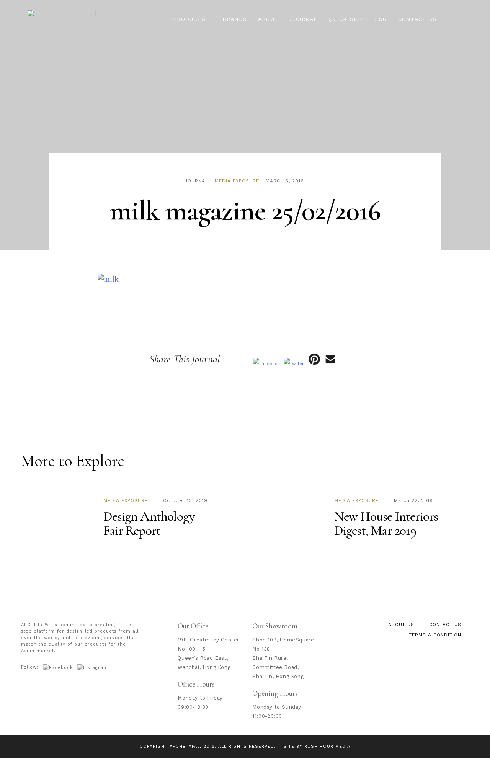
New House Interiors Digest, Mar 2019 (386, 523)
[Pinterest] (314, 363)
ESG (381, 19)
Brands (234, 19)
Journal (303, 19)
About (268, 19)
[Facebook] (266, 363)
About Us (401, 624)
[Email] (330, 363)
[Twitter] (294, 363)
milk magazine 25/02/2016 (245, 210)
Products (189, 19)
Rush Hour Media (327, 746)
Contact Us (417, 19)
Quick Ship (346, 19)
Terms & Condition (435, 635)
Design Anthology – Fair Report (153, 523)
